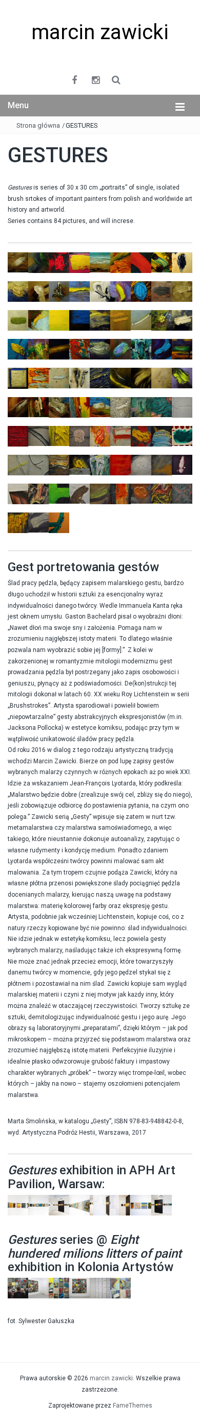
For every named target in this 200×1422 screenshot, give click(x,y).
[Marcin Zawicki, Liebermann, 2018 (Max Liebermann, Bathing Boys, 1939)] (59, 464)
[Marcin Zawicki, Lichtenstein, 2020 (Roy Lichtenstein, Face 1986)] (182, 435)
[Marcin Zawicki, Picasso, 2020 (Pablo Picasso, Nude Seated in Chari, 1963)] (59, 435)
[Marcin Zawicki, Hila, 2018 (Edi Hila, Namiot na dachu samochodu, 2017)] (100, 493)
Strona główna (38, 125)
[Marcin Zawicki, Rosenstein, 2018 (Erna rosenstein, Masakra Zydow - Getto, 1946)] (18, 522)
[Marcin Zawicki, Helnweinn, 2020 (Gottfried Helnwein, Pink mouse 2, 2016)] (182, 464)
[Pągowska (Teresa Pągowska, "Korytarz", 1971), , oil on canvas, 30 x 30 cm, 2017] (141, 319)
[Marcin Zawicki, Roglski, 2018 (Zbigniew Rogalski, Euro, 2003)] (120, 464)
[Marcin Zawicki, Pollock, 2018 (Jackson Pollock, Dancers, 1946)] (100, 464)
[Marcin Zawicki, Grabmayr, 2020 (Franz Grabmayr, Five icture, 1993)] (161, 493)
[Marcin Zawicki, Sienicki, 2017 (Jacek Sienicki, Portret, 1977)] (38, 493)
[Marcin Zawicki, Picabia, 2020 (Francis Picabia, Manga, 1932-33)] (38, 435)
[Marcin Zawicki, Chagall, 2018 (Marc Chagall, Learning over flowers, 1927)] (161, 406)
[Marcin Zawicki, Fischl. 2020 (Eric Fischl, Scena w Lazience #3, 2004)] (182, 406)
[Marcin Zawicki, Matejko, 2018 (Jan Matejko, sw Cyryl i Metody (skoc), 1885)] (79, 464)
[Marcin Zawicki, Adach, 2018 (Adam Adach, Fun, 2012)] (120, 435)
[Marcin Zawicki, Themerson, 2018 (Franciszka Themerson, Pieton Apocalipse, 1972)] (18, 464)
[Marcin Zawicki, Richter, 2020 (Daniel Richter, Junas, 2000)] (100, 435)
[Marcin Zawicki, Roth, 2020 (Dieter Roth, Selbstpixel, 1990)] (141, 493)
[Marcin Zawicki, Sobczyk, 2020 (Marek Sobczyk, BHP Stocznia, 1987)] (59, 493)
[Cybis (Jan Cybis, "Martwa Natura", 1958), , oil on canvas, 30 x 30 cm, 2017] (120, 262)
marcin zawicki (100, 32)
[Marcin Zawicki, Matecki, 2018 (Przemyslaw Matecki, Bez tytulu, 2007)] (182, 493)
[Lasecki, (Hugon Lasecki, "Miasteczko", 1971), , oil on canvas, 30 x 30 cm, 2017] (141, 291)
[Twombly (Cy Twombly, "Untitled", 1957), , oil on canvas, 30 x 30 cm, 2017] (161, 377)
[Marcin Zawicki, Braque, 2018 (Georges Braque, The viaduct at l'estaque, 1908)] (161, 464)
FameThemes (132, 1405)
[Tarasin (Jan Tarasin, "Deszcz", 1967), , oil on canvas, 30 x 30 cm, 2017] (79, 377)
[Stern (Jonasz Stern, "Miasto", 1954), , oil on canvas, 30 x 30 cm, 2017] (18, 378)
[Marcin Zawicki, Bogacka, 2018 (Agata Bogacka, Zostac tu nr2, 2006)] (38, 464)
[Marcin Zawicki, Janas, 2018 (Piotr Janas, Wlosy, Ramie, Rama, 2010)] (18, 493)
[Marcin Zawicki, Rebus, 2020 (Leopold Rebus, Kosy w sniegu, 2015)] (79, 435)
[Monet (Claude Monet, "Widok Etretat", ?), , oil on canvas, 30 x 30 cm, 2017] (100, 319)
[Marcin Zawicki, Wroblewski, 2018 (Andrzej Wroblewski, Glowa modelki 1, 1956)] (141, 464)
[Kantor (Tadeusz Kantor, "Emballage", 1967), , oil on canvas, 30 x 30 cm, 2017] (100, 291)
